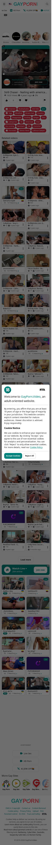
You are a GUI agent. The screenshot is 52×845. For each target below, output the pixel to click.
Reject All (29, 455)
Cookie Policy (36, 447)
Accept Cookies (13, 455)
